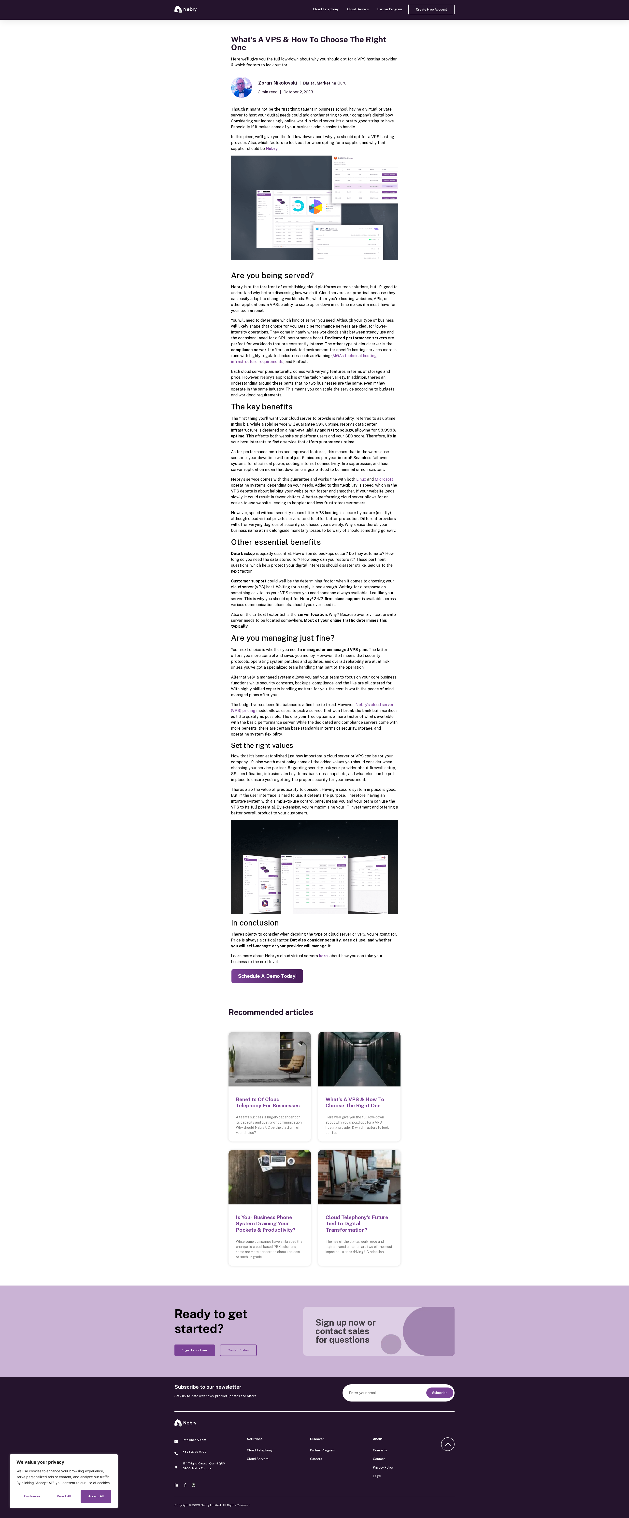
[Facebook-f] (185, 1485)
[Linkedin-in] (176, 1485)
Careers (316, 1459)
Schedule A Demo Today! (267, 976)
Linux (361, 479)
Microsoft (384, 479)
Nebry (272, 148)
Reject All (64, 1496)
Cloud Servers (358, 9)
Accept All (96, 1496)
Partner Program (389, 9)
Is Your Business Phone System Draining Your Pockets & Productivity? (266, 1223)
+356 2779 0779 (194, 1451)
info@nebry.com (194, 1440)
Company (380, 1450)
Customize (32, 1496)
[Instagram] (193, 1485)
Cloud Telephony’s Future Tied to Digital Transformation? (357, 1223)
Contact (379, 1459)
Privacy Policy (383, 1467)
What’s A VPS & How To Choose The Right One (355, 1102)
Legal (377, 1476)
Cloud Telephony (326, 9)
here (323, 956)
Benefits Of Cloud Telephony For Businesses (268, 1102)
